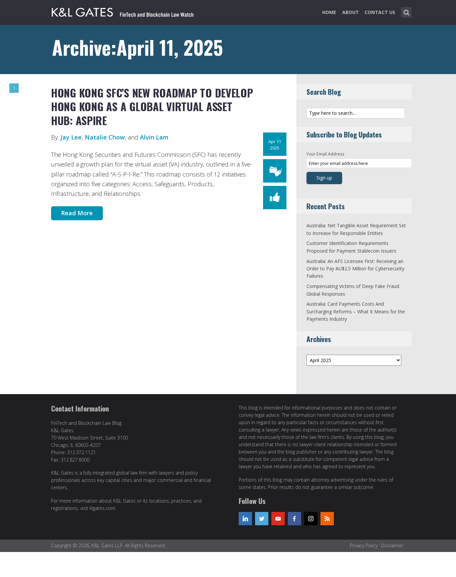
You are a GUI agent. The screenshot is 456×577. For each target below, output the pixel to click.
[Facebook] (294, 518)
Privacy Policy (364, 545)
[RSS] (327, 518)
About (350, 12)
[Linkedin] (245, 518)
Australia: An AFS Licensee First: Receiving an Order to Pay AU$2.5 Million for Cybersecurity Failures (355, 268)
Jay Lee (71, 137)
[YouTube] (278, 518)
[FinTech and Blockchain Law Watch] (123, 11)
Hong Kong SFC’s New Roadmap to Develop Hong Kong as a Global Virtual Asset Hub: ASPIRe (152, 106)
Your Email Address (325, 154)
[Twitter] (261, 518)
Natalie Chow (105, 137)
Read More (77, 213)
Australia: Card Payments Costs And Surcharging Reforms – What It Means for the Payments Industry (355, 311)
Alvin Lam (154, 137)
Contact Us (380, 12)
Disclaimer (392, 545)
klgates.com (102, 508)
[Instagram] (310, 518)
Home (329, 12)
